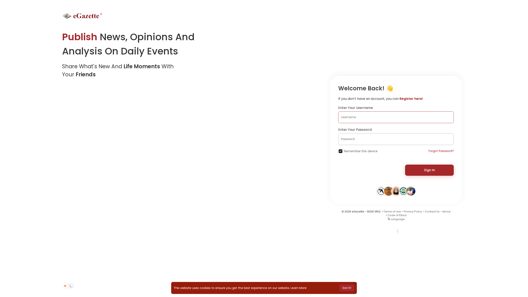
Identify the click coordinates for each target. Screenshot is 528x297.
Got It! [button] (346, 288)
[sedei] (403, 191)
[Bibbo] (388, 191)
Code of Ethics (397, 215)
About (446, 211)
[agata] (396, 191)
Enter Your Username (355, 107)
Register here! (411, 98)
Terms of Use (392, 211)
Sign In (429, 170)
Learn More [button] (298, 288)
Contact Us (432, 211)
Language (397, 219)
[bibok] (381, 191)
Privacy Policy (413, 211)
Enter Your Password (355, 129)
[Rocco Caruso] (410, 191)
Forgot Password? (441, 151)
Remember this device (360, 151)
